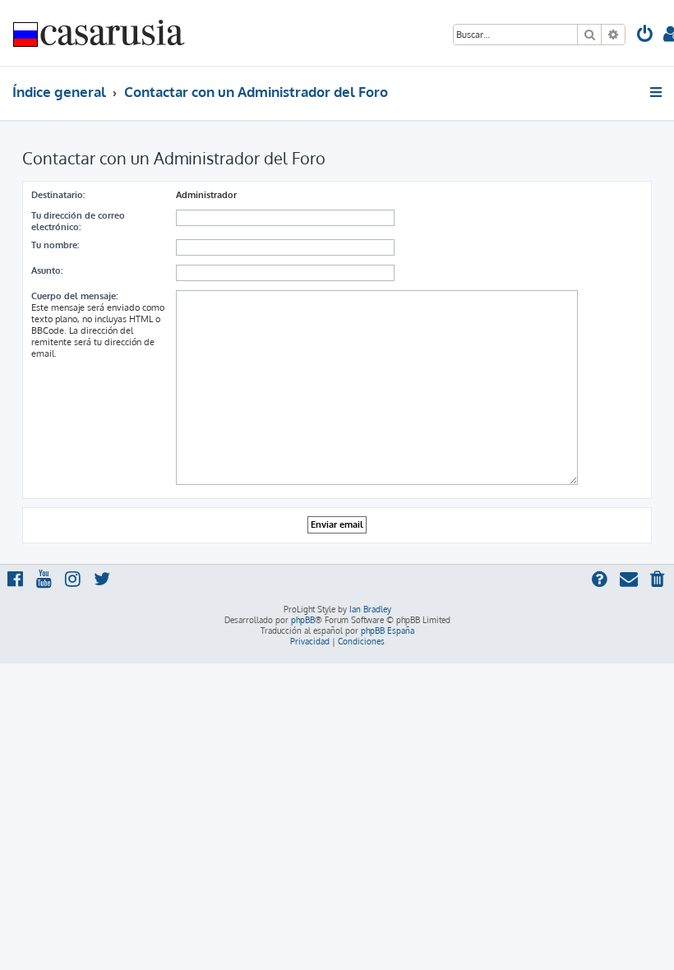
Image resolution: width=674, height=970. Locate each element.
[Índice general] (99, 33)
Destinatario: (58, 195)
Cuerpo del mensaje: (74, 296)
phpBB (303, 620)
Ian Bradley (370, 609)
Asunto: (46, 270)
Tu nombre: (55, 245)
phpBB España (387, 630)
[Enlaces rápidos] (657, 92)
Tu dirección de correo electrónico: (78, 221)
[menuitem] (645, 36)
